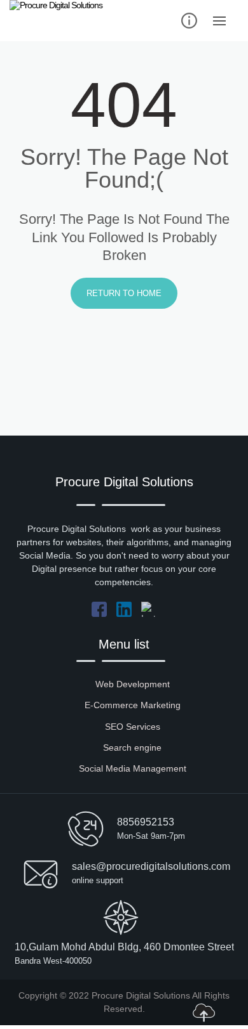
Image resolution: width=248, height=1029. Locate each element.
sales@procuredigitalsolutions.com (151, 866)
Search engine (132, 747)
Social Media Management (132, 768)
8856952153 (145, 822)
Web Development (132, 684)
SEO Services (132, 727)
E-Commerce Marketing (133, 705)
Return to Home (124, 293)
